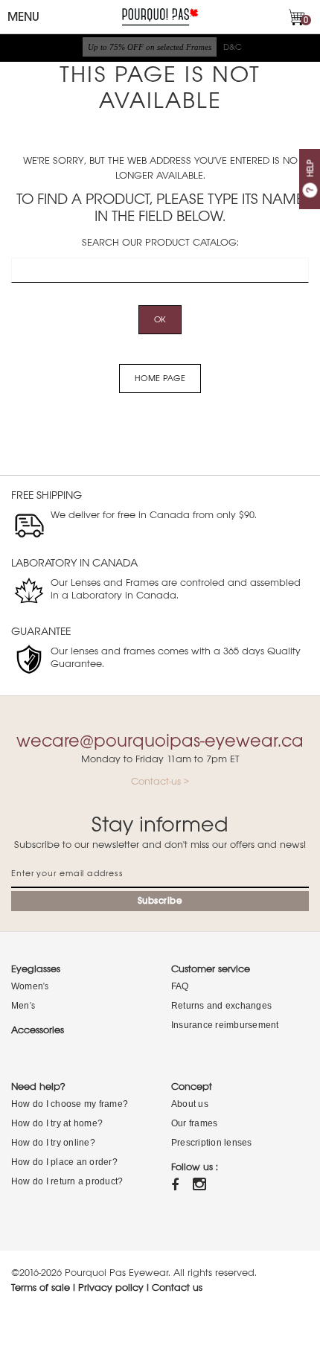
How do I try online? (53, 1142)
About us (189, 1104)
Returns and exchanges (221, 1005)
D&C (232, 47)
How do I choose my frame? (69, 1104)
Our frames (194, 1123)
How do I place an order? (64, 1162)
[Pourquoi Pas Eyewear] (160, 16)
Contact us (177, 1287)
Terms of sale (40, 1287)
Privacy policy (111, 1287)
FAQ (180, 986)
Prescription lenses (211, 1142)
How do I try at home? (57, 1123)
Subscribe (160, 901)
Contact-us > (160, 781)
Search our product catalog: (160, 242)
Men (20, 1005)
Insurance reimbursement (225, 1025)
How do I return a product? (67, 1181)
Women (27, 986)
